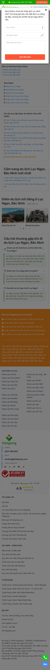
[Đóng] (46, 10)
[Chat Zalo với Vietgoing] (45, 664)
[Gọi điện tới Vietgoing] (45, 657)
